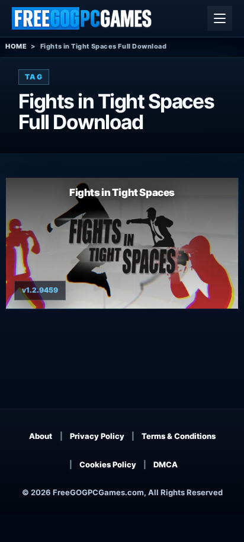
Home (16, 46)
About (40, 436)
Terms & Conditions (179, 436)
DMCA (165, 464)
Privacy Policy (97, 436)
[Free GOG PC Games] (82, 18)
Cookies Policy (107, 464)
